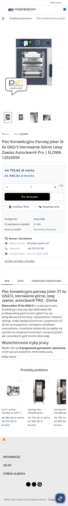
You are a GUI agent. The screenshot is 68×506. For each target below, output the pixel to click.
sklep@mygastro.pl (38, 243)
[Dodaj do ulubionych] (57, 197)
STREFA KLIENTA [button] (14, 474)
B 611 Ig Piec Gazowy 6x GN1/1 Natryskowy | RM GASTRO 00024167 (12, 411)
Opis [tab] (7, 280)
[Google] (39, 484)
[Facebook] (28, 484)
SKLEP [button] (7, 465)
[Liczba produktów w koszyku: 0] (62, 10)
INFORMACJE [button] (11, 457)
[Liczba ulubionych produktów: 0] (56, 10)
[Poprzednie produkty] (8, 390)
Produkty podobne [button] (34, 370)
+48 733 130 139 (35, 248)
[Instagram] (34, 484)
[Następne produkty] (60, 390)
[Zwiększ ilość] (55, 187)
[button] (61, 66)
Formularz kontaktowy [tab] (46, 280)
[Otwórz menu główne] (4, 10)
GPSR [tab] (21, 280)
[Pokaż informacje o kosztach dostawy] (58, 229)
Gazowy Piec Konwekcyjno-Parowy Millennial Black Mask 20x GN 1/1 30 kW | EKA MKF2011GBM (38, 411)
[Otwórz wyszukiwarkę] (49, 10)
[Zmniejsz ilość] (7, 187)
